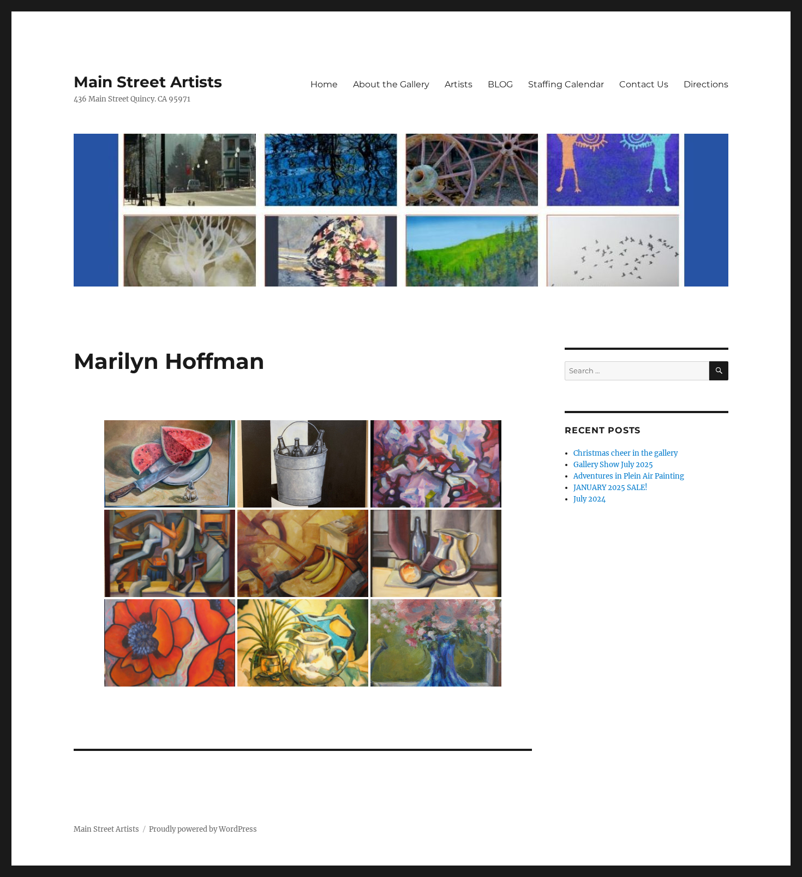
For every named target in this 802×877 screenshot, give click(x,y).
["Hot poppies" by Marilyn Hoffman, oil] (169, 643)
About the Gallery (391, 84)
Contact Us (643, 84)
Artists (458, 84)
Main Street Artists (148, 82)
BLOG (500, 84)
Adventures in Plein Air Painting (628, 476)
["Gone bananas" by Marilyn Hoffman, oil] (302, 553)
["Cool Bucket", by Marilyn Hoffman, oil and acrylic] (302, 464)
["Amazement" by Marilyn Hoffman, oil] (169, 553)
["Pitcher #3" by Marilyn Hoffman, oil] (435, 553)
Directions (706, 84)
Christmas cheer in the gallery (625, 453)
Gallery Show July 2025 (613, 464)
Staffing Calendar (566, 84)
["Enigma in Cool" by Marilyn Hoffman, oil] (435, 464)
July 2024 (589, 499)
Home (324, 84)
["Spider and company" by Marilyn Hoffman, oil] (302, 643)
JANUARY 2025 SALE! (610, 487)
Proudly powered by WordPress (203, 829)
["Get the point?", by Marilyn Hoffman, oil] (169, 464)
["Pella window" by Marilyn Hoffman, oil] (435, 643)
